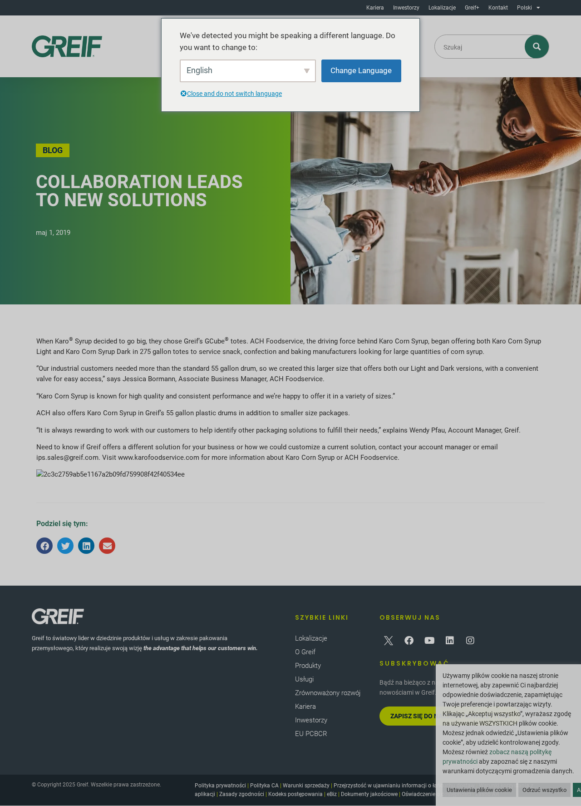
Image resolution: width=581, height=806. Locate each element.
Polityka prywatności (220, 785)
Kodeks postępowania (295, 794)
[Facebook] (409, 641)
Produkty (308, 666)
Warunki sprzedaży (306, 785)
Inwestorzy (406, 8)
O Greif (305, 652)
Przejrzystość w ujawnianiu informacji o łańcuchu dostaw (404, 785)
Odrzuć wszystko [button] (544, 789)
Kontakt (498, 8)
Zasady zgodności (241, 794)
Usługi (304, 679)
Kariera (375, 8)
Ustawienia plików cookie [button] (479, 789)
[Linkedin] (450, 641)
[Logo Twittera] (388, 641)
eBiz (332, 794)
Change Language (361, 70)
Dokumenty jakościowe (369, 794)
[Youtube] (429, 641)
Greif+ (472, 8)
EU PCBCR (311, 734)
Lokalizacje (442, 8)
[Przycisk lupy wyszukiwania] (537, 47)
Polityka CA (264, 785)
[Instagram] (470, 641)
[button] (44, 545)
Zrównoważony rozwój (327, 693)
